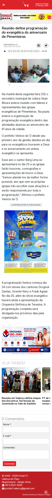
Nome (7, 424)
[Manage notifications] (46, 492)
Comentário (9, 447)
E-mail (7, 436)
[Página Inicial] (26, 4)
